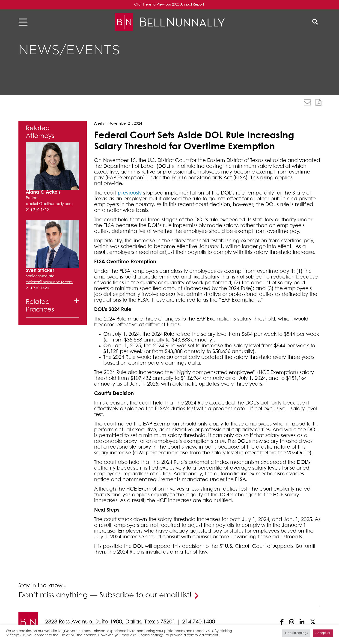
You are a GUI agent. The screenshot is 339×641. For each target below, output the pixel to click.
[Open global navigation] (24, 22)
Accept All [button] (322, 633)
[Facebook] (282, 621)
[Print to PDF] (318, 102)
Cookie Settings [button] (296, 633)
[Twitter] (312, 621)
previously (130, 193)
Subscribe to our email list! (145, 595)
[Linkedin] (302, 621)
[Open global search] (315, 22)
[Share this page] (307, 102)
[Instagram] (291, 621)
